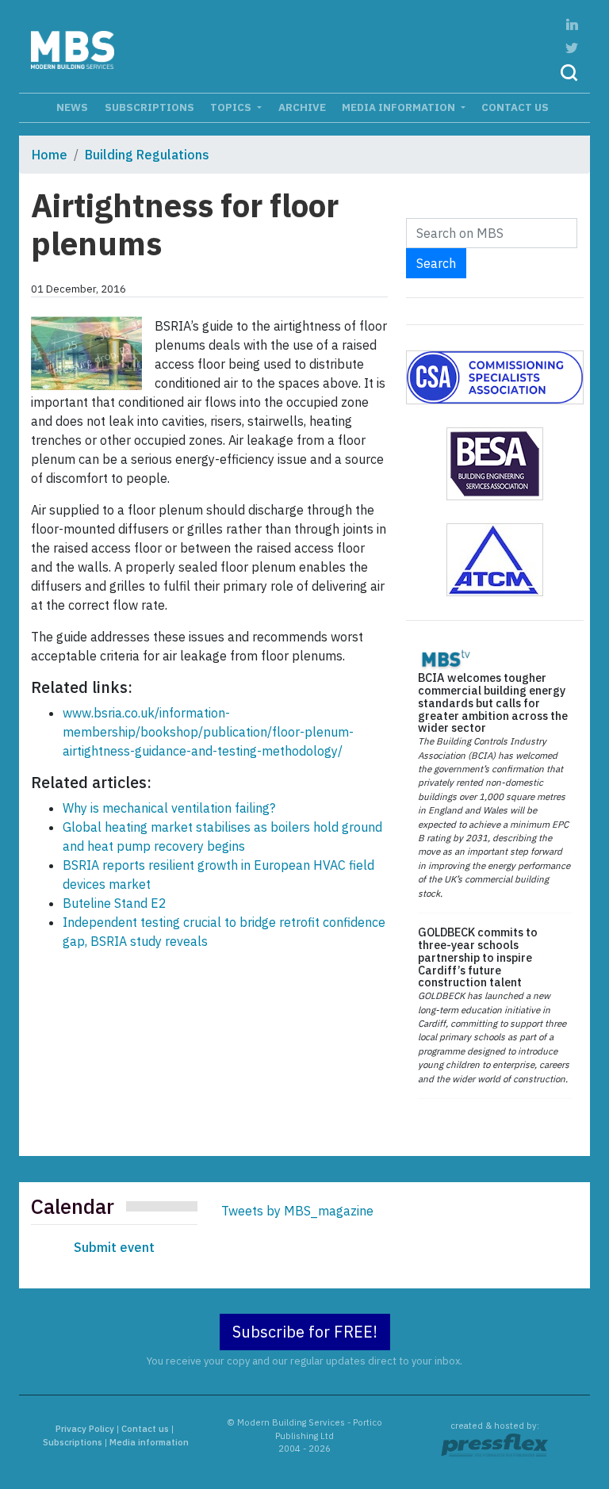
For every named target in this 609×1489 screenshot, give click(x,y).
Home (49, 155)
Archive (302, 107)
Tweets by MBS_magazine (297, 1211)
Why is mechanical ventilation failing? (169, 808)
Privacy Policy (85, 1428)
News (72, 107)
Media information (400, 107)
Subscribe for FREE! (304, 1331)
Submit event (114, 1247)
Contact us (515, 107)
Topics (232, 107)
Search (436, 263)
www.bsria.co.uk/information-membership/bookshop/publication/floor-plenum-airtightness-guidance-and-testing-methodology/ (208, 732)
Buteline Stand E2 (115, 903)
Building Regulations (147, 155)
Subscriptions (149, 107)
